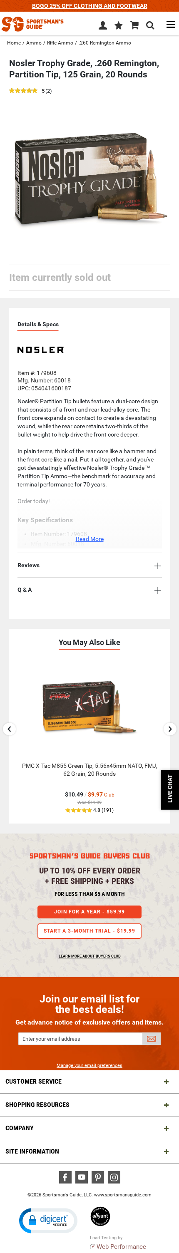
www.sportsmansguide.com (123, 1195)
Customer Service (33, 1081)
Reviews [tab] (28, 565)
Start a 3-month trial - (89, 931)
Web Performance (121, 1247)
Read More (90, 539)
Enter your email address (51, 1039)
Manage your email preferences (89, 1065)
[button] (118, 26)
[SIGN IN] (103, 27)
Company (19, 1128)
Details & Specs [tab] (38, 324)
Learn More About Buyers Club (90, 956)
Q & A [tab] (24, 589)
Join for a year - (89, 912)
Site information (32, 1151)
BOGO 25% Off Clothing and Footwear (89, 5)
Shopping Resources (37, 1105)
